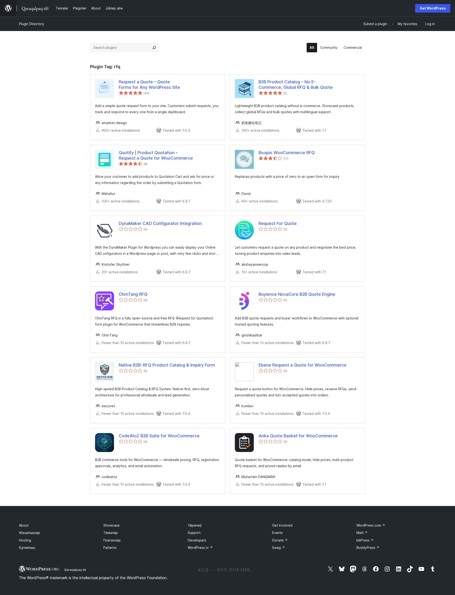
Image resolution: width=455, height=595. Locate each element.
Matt (362, 533)
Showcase (111, 525)
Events (277, 533)
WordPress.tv (200, 548)
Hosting (25, 540)
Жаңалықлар (29, 533)
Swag (278, 548)
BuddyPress (367, 548)
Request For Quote (278, 223)
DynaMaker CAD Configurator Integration (160, 223)
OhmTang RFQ (133, 294)
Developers (197, 540)
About (23, 525)
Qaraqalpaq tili (75, 570)
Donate (280, 540)
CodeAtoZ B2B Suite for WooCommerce (159, 435)
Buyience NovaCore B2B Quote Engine (297, 294)
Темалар (110, 533)
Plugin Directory (31, 24)
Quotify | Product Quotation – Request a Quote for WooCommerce (156, 155)
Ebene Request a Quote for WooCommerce (302, 364)
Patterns (110, 548)
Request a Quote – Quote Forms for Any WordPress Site (149, 84)
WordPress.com (370, 525)
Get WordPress (433, 8)
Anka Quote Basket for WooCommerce (298, 435)
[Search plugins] (154, 47)
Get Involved (282, 525)
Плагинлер (112, 540)
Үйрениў (195, 525)
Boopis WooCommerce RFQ (287, 152)
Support (194, 533)
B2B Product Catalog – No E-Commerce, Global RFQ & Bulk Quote (296, 84)
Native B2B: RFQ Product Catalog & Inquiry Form (167, 364)
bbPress (364, 540)
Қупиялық (27, 548)
